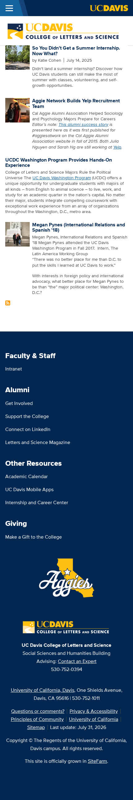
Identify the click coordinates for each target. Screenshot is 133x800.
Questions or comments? (37, 711)
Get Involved (19, 403)
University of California (93, 719)
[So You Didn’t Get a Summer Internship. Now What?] (17, 57)
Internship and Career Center (36, 502)
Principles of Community (37, 719)
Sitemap (36, 727)
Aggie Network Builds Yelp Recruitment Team (76, 103)
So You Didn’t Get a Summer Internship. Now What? (76, 50)
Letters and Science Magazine (37, 442)
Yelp (117, 147)
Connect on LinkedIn (27, 429)
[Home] (64, 30)
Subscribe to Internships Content (7, 302)
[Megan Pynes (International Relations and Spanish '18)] (17, 233)
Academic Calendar (26, 476)
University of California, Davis (42, 690)
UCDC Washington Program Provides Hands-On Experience (58, 162)
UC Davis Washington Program (61, 178)
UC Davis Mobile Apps (29, 489)
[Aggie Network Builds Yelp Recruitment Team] (17, 110)
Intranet (13, 368)
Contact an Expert (77, 661)
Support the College (27, 416)
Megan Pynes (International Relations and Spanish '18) (78, 227)
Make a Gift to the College (33, 536)
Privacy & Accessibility (94, 711)
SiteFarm (97, 761)
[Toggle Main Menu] (9, 8)
